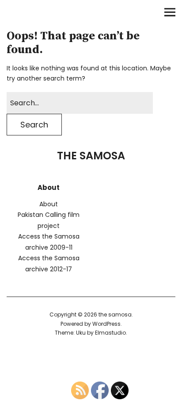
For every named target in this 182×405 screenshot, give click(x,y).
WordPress (106, 324)
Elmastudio (110, 332)
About (48, 204)
